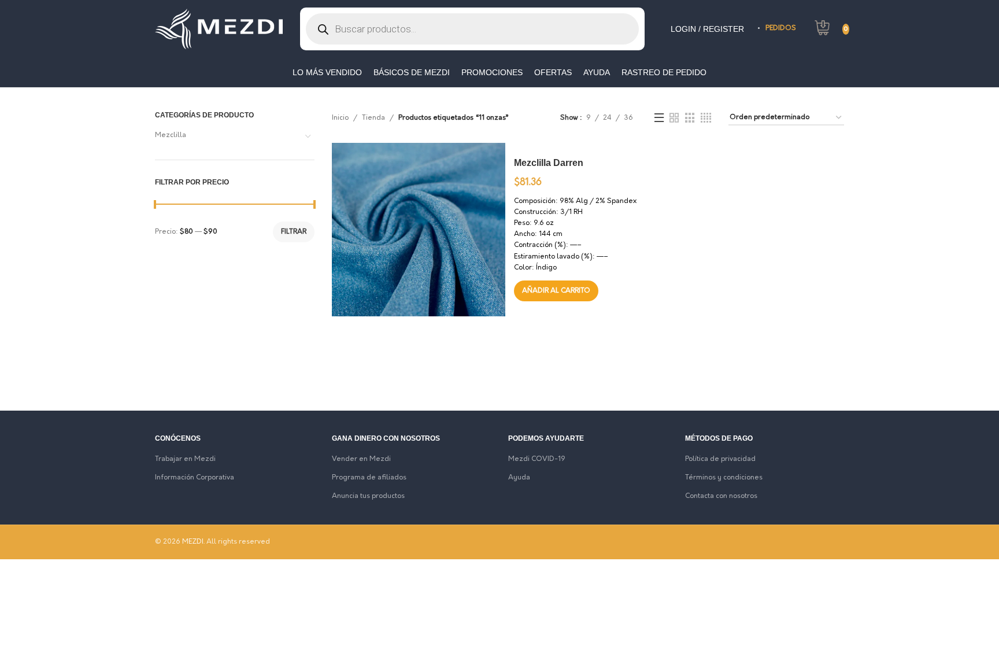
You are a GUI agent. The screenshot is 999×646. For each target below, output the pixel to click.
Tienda (373, 118)
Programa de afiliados (369, 477)
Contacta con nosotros (721, 496)
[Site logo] (219, 28)
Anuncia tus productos (368, 496)
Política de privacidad (720, 459)
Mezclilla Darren (548, 163)
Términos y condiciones (724, 477)
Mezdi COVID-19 (536, 459)
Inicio (340, 118)
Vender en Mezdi (361, 459)
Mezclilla (170, 135)
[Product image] (361, 172)
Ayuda (519, 477)
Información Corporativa (194, 477)
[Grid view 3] (689, 118)
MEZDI (193, 541)
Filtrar (293, 231)
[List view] (659, 118)
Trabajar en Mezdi (185, 459)
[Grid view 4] (706, 118)
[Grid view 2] (674, 118)
